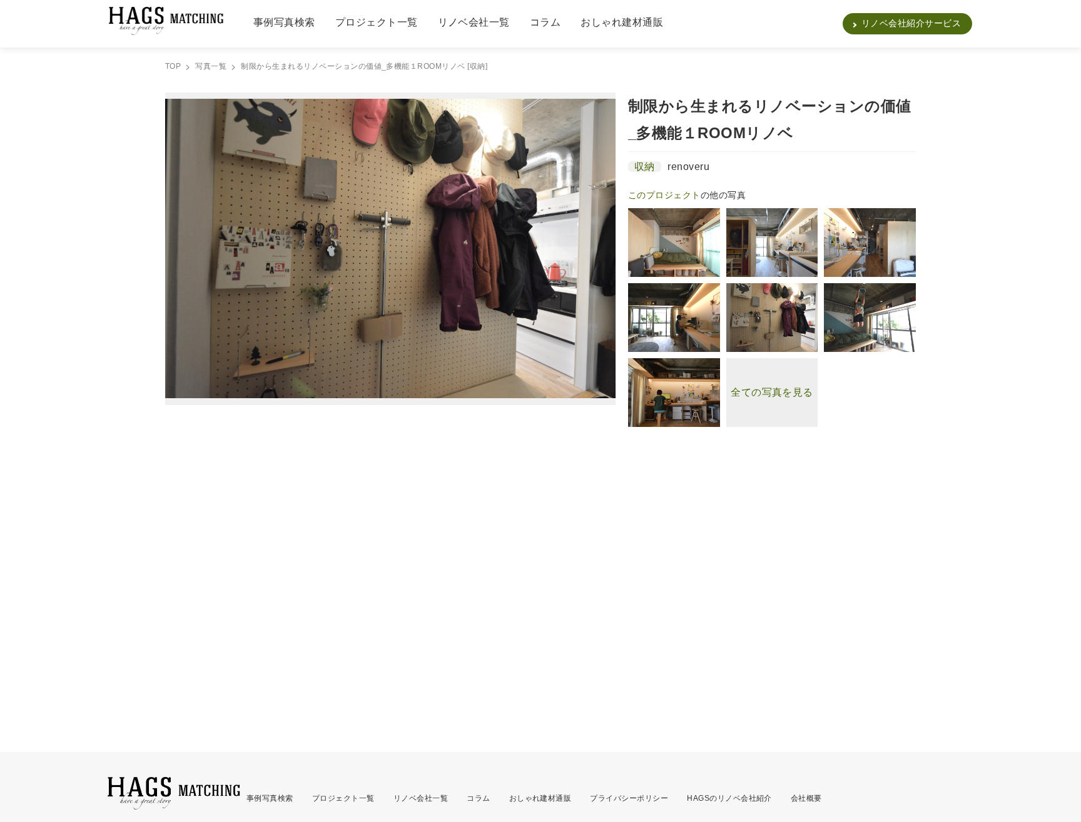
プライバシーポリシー (629, 798)
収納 (644, 166)
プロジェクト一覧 (376, 22)
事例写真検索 (284, 22)
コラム (545, 22)
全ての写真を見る (772, 392)
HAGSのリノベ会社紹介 (729, 798)
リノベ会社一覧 (474, 22)
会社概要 (806, 798)
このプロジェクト (664, 195)
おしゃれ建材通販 (622, 22)
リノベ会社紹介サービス (911, 23)
